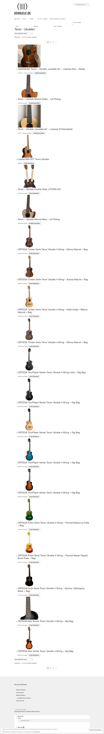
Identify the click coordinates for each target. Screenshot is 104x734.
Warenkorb (21, 727)
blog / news (17, 19)
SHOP (31, 19)
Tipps (24, 19)
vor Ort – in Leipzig (42, 19)
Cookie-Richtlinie (36, 731)
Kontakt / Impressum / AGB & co (58, 19)
